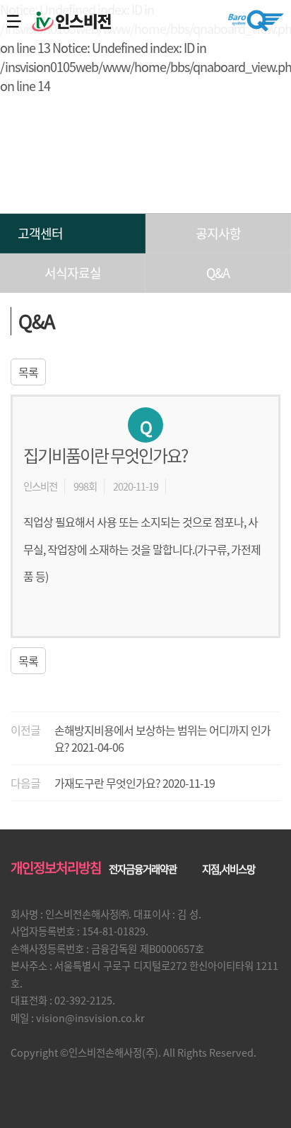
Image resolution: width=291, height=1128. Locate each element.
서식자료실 (72, 272)
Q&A (218, 272)
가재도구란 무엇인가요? (107, 782)
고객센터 (40, 233)
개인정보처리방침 (56, 867)
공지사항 (218, 233)
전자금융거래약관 (143, 869)
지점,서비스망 (228, 869)
